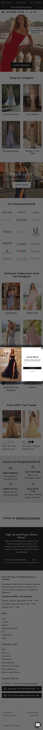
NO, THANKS (32, 371)
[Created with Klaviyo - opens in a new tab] (21, 382)
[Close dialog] (41, 348)
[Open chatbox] (37, 725)
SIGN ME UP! (32, 368)
